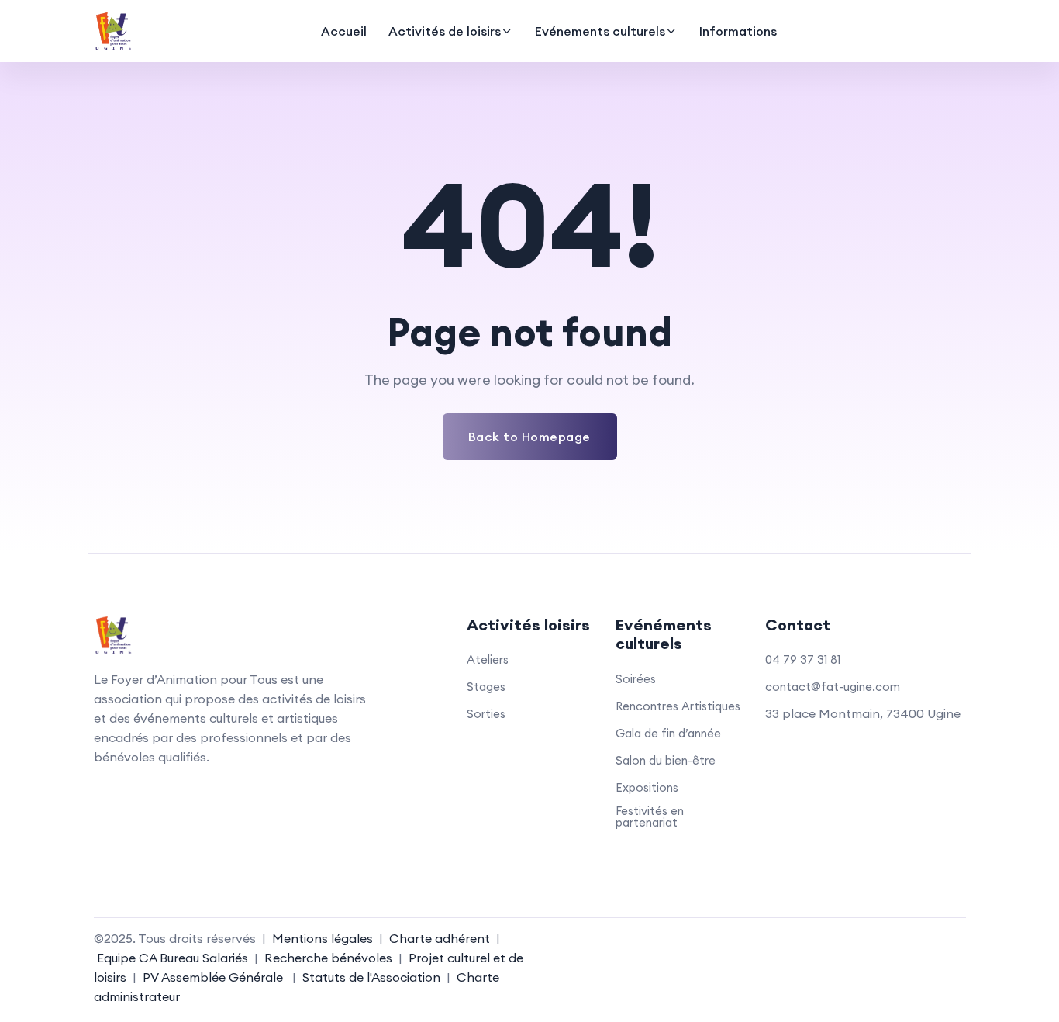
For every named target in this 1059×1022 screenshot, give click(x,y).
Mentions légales (322, 938)
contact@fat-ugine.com (832, 686)
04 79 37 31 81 (802, 659)
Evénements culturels (600, 31)
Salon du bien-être (666, 760)
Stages (486, 686)
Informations (738, 31)
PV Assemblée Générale (211, 977)
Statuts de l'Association (371, 977)
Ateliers (488, 659)
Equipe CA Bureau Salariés (172, 957)
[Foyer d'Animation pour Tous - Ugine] (113, 31)
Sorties (486, 714)
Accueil (344, 31)
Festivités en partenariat (650, 816)
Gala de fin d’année (668, 733)
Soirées (636, 679)
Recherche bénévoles (328, 957)
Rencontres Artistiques (678, 706)
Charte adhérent (439, 938)
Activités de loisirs (444, 31)
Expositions (647, 787)
